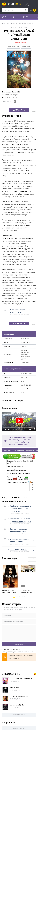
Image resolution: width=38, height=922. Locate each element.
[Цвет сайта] (32, 10)
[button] (14, 597)
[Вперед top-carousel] (34, 559)
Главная (8, 17)
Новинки (18, 17)
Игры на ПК (14, 23)
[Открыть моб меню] (34, 4)
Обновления (30, 17)
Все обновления (19, 715)
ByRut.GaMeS (6, 23)
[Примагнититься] (32, 458)
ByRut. (14, 4)
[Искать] (25, 10)
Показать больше (19, 728)
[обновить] (20, 467)
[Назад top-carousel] (30, 559)
